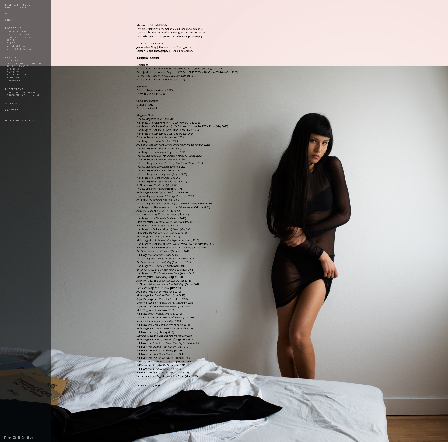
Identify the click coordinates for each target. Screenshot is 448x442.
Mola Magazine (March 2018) (164, 328)
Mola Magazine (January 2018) (165, 339)
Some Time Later (18, 66)
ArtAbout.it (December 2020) (158, 199)
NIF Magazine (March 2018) (163, 324)
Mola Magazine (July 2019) (165, 221)
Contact (12, 110)
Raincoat (13, 72)
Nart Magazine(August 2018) (165, 273)
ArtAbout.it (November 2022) (173, 144)
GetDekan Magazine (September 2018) (164, 262)
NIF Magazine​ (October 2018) (157, 255)
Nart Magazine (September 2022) (161, 152)
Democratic (14, 60)
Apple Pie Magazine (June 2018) (162, 299)
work (157, 385)
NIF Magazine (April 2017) (160, 350)
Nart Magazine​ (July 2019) (157, 225)
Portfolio (13, 28)
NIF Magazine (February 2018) (155, 332)
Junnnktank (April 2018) (158, 321)
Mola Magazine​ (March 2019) (158, 236)
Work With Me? (17, 103)
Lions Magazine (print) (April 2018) (165, 317)
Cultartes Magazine (160, 159)
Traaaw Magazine (169, 155)
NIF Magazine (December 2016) (163, 357)
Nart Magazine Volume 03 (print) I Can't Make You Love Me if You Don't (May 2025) (182, 126)
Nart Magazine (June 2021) (159, 177)
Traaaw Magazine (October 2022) (158, 148)
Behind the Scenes (19, 49)
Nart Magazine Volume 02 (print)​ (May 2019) (164, 229)
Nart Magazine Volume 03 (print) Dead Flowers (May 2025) (168, 122)
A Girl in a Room (18, 34)
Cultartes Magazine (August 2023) (160, 137)
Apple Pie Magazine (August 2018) (163, 280)
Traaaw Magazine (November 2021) (162, 166)
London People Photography (152, 50)
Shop (9, 20)
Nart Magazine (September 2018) (161, 266)
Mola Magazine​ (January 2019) (167, 240)
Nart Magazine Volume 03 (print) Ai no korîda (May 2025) (167, 130)
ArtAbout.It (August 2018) (168, 284)
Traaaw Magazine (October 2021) (157, 170)
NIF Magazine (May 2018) (159, 313)
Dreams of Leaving (19, 81)
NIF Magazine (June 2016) (158, 368)
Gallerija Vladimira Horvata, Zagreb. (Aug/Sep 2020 (186, 72)
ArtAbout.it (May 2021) (157, 185)
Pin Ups (12, 43)
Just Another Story (146, 47)
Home (9, 13)
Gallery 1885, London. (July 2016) (160, 79)
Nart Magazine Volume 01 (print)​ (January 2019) (175, 243)
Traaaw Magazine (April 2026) (156, 119)
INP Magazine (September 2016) (164, 361)
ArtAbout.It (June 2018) (158, 291)
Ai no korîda (15, 78)
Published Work (18, 31)
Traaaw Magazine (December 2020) (165, 196)
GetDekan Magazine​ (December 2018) (163, 251)
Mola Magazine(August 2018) (160, 277)
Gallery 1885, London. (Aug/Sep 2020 (179, 68)
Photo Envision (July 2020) (162, 214)
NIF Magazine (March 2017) (160, 354)
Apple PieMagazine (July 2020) (158, 210)
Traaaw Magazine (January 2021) (159, 188)
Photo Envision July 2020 (24, 95)
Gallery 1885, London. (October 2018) (166, 76)
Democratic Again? (20, 120)
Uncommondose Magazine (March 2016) (168, 376)
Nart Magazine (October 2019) (161, 218)
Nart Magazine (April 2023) (157, 141)
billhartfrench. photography (19, 6)
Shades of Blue (144, 104)
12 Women (13, 40)
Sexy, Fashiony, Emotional (24, 63)
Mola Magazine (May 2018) (155, 310)
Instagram (142, 57)
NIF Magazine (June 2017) (162, 346)
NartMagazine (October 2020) (173, 207)
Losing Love (15, 69)
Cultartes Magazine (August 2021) (161, 174)
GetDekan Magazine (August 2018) (159, 288)
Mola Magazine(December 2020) (165, 192)
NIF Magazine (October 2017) (169, 343)
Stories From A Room (21, 37)
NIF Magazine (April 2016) (162, 372)
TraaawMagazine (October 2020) (175, 203)
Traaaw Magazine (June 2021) (161, 181)
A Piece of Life (17, 75)
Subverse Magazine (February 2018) (164, 335)
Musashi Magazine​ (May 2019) (161, 232)
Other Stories (16, 46)
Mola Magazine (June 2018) (160, 295)
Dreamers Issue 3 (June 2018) (165, 302)
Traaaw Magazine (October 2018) (165, 258)
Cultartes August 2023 (22, 92)
